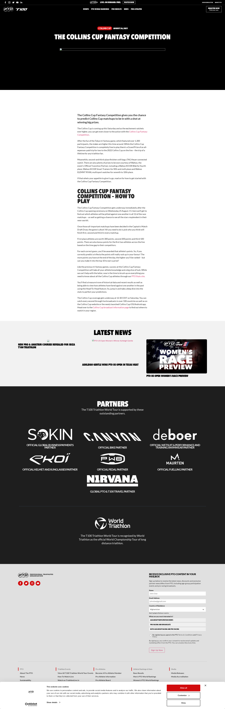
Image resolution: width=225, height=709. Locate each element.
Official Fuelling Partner (174, 469)
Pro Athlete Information (106, 676)
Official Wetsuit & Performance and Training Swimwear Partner (175, 446)
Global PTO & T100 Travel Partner (112, 491)
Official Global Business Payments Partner (50, 446)
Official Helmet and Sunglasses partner (49, 469)
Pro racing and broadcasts (160, 625)
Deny (183, 703)
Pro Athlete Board (103, 680)
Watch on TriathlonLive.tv (68, 680)
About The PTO (26, 673)
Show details (52, 702)
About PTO (218, 2)
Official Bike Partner (112, 447)
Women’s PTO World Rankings (146, 680)
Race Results (138, 673)
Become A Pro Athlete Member (109, 673)
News (22, 676)
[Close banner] (205, 685)
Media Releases (177, 673)
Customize (182, 695)
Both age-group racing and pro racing (164, 629)
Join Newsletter (207, 2)
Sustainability (25, 680)
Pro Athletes (100, 669)
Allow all (183, 688)
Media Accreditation (179, 676)
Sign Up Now (157, 650)
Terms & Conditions (185, 635)
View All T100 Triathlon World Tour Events (75, 673)
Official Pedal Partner (112, 469)
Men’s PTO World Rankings (144, 676)
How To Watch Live (66, 676)
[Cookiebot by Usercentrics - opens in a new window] (31, 704)
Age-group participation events (161, 620)
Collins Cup (104, 28)
